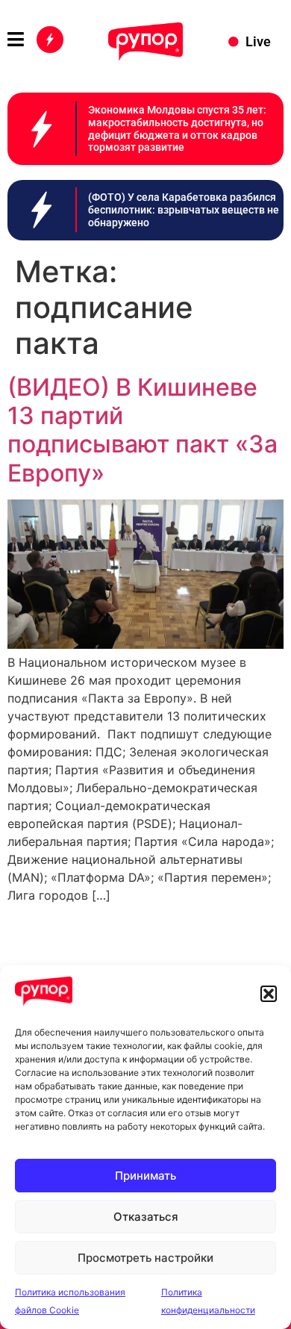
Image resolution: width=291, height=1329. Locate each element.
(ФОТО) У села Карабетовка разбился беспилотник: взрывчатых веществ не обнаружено (183, 209)
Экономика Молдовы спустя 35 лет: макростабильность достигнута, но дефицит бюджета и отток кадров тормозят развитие (177, 128)
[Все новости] (50, 39)
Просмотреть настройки (145, 1258)
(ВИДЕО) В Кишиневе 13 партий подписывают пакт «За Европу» (142, 430)
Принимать (145, 1175)
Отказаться (145, 1217)
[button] (268, 993)
